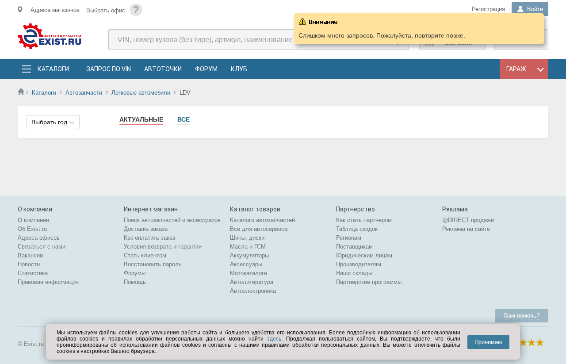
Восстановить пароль (153, 264)
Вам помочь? (521, 315)
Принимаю (488, 342)
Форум (206, 69)
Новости (29, 264)
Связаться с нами (41, 246)
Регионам (348, 237)
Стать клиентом (145, 255)
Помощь (135, 282)
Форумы (134, 273)
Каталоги (53, 69)
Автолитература (251, 282)
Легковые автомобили (140, 92)
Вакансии (30, 255)
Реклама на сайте (466, 229)
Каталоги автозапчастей (262, 220)
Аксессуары (246, 264)
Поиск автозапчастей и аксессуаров (172, 220)
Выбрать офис (105, 10)
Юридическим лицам (364, 255)
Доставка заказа (146, 229)
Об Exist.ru (32, 229)
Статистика (33, 273)
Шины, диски (247, 237)
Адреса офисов (39, 237)
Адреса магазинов (55, 10)
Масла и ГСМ (248, 246)
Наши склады (354, 273)
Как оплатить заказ (149, 237)
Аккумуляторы (249, 255)
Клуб (239, 69)
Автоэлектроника (253, 290)
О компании (33, 220)
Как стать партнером (364, 220)
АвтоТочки (163, 69)
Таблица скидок (357, 229)
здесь (274, 339)
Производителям (358, 264)
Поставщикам (354, 246)
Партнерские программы (369, 282)
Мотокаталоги (248, 273)
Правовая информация (48, 282)
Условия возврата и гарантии (163, 246)
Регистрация (488, 9)
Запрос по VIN (108, 69)
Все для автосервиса (258, 229)
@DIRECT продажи (468, 220)
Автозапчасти (83, 92)
